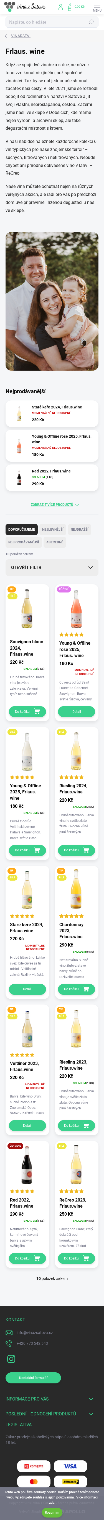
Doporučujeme (21, 530)
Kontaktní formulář (33, 1378)
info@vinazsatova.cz (35, 1332)
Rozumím (52, 1512)
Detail (76, 712)
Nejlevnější (53, 530)
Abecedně (54, 542)
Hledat (91, 22)
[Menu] (97, 7)
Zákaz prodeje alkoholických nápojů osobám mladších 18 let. (52, 1440)
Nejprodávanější (23, 542)
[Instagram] (10, 1358)
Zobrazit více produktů (52, 505)
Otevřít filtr (26, 567)
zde (51, 1503)
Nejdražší (79, 530)
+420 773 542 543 (32, 1343)
